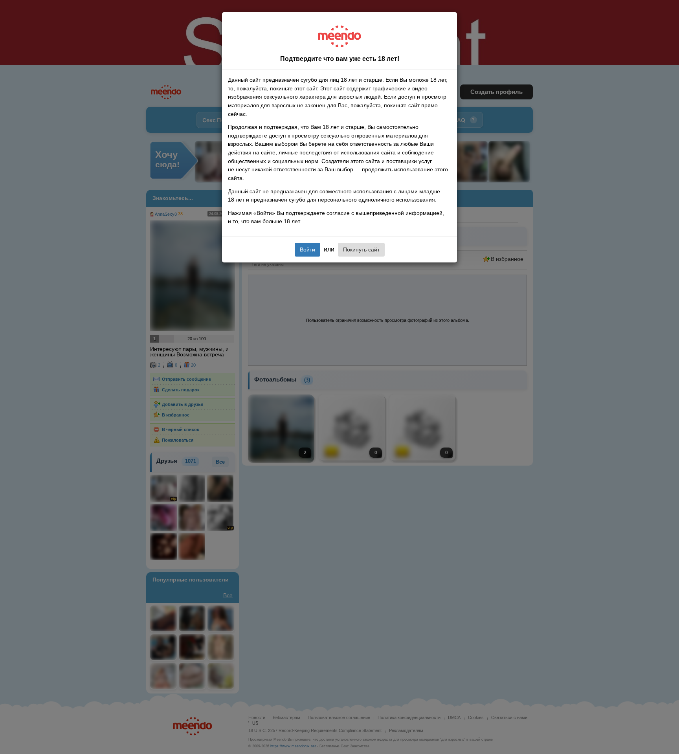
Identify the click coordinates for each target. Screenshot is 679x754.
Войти (307, 249)
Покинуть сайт (361, 249)
